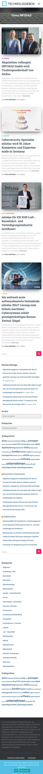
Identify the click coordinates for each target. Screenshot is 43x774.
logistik (28, 452)
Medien (5, 640)
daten (28, 444)
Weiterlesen (25, 771)
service (8, 459)
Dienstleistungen (9, 584)
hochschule (5, 452)
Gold (26, 447)
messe (15, 455)
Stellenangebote (8, 666)
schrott (4, 459)
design (33, 444)
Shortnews (6, 662)
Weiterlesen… (26, 96)
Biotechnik (6, 580)
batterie (4, 444)
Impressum (32, 758)
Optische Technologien (11, 653)
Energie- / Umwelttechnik (12, 593)
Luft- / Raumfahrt (8, 213)
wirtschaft (29, 464)
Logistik (4, 293)
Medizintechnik (8, 645)
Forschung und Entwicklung (12, 615)
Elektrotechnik (8, 589)
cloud (14, 444)
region (31, 455)
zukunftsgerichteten (25, 468)
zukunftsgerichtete (9, 468)
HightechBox (10, 516)
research (37, 455)
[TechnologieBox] (19, 3)
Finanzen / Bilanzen (10, 606)
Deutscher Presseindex (14, 474)
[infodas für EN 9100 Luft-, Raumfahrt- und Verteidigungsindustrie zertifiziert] (21, 195)
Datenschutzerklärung (15, 758)
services (14, 459)
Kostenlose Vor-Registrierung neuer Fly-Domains (20, 545)
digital (37, 444)
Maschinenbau (8, 636)
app (26, 441)
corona (23, 444)
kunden (16, 451)
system (37, 459)
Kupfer (23, 452)
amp (23, 441)
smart (18, 459)
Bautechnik (7, 576)
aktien (4, 441)
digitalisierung (8, 447)
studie (32, 459)
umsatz (4, 464)
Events (5, 597)
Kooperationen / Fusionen (12, 623)
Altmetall (10, 441)
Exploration (20, 448)
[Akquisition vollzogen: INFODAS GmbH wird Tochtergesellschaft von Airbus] (21, 40)
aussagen (33, 440)
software (25, 459)
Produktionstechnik (9, 658)
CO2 (18, 444)
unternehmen (15, 463)
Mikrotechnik (7, 649)
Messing (20, 455)
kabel (10, 452)
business (9, 444)
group (31, 448)
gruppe (35, 448)
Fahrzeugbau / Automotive (12, 602)
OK (16, 771)
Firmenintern (7, 610)
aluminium (17, 441)
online (26, 455)
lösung (33, 452)
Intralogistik (7, 619)
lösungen (38, 452)
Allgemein (5, 58)
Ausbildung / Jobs (9, 571)
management (7, 455)
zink (33, 464)
